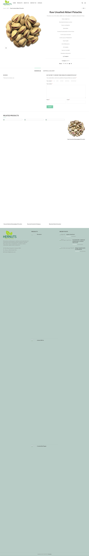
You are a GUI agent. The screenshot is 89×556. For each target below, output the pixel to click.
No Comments (80, 244)
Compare (66, 56)
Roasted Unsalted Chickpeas (34, 224)
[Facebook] (63, 63)
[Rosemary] (33, 285)
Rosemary (39, 234)
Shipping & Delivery (49, 70)
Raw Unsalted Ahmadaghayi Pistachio (76, 139)
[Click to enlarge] (6, 48)
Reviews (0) (37, 70)
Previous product (82, 8)
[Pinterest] (71, 63)
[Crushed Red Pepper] (33, 497)
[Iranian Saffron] (33, 391)
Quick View (21, 124)
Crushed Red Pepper (41, 446)
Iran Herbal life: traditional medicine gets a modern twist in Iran (78, 241)
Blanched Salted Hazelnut (55, 224)
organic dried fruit (70, 234)
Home (4, 8)
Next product (85, 8)
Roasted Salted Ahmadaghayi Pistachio (13, 224)
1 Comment (73, 236)
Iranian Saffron (40, 340)
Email (68, 99)
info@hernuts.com (12, 252)
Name (48, 99)
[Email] (69, 63)
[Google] (67, 63)
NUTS (8, 8)
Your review (49, 83)
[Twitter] (65, 63)
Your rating (49, 80)
